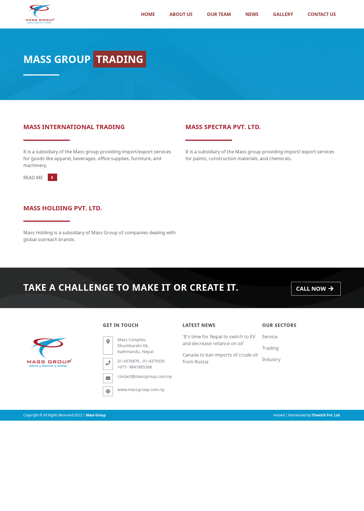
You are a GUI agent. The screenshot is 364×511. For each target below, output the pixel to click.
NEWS (251, 14)
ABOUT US (181, 14)
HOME (148, 14)
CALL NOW (311, 288)
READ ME (33, 177)
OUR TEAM (219, 14)
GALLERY (283, 14)
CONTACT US (322, 14)
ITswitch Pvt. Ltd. (326, 415)
